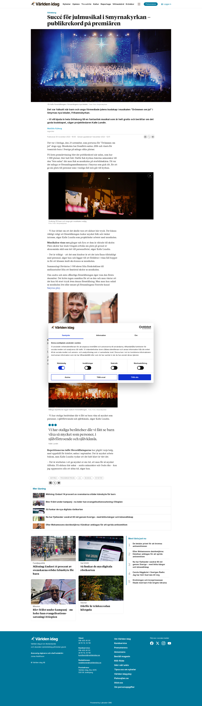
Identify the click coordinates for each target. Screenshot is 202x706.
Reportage (106, 4)
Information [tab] (101, 335)
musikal (88, 478)
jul (79, 478)
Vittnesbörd (118, 4)
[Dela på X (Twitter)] (149, 137)
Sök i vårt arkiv (121, 665)
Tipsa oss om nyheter (125, 669)
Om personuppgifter (124, 687)
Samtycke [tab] (66, 335)
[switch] (88, 368)
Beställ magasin (122, 656)
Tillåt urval (101, 377)
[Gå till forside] (45, 4)
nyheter (99, 478)
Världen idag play (123, 674)
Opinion (76, 4)
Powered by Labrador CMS (101, 703)
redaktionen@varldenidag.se (89, 662)
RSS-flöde (119, 661)
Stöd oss (118, 683)
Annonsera (119, 652)
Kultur (96, 4)
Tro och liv (86, 4)
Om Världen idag (122, 639)
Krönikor (130, 4)
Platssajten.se (121, 678)
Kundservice (120, 643)
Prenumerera (120, 648)
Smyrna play (53, 288)
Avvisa (67, 377)
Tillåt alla (134, 377)
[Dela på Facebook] (145, 137)
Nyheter (67, 4)
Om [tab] (136, 335)
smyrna (53, 478)
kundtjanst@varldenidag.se (89, 655)
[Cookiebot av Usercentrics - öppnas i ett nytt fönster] (141, 327)
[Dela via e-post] (153, 137)
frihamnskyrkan (67, 478)
